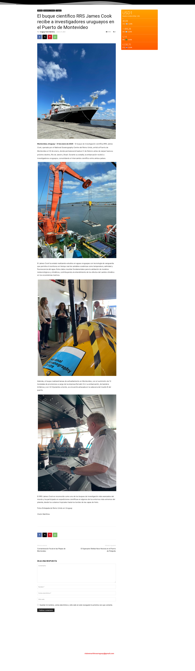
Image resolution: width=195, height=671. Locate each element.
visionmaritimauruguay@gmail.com (99, 653)
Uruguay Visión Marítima (47, 32)
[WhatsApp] (55, 37)
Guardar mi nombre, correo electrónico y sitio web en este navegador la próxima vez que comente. (76, 605)
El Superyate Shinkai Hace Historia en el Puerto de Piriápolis (98, 550)
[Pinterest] (50, 37)
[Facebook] (39, 37)
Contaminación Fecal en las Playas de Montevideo (51, 550)
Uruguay (58, 10)
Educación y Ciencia (49, 10)
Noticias (40, 10)
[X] (44, 37)
